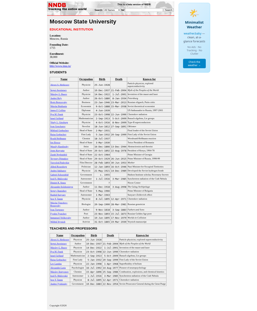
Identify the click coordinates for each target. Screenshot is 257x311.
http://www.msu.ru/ (60, 66)
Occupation (86, 79)
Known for (149, 79)
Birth (102, 79)
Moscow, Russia (59, 38)
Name (63, 79)
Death (118, 79)
